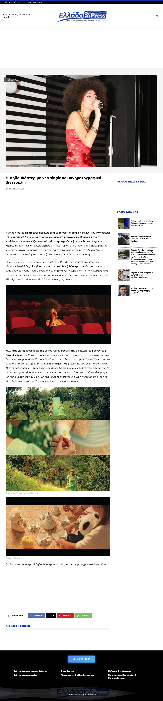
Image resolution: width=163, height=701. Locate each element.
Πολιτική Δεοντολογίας (25, 675)
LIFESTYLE (13, 80)
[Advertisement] (81, 49)
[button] (157, 16)
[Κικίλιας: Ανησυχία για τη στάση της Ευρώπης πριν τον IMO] (124, 290)
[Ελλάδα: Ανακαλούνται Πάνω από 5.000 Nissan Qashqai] (124, 239)
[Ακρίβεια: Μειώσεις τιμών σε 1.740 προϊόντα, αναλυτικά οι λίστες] (124, 275)
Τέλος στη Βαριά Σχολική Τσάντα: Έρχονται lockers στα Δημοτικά (142, 223)
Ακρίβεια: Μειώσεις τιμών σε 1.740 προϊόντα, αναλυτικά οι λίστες (142, 275)
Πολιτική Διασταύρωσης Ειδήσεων (31, 671)
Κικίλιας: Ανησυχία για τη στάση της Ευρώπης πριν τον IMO (142, 290)
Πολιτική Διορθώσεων (119, 671)
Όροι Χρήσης (67, 671)
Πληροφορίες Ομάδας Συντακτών (77, 675)
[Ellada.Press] (81, 16)
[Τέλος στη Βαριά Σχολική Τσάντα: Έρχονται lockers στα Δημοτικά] (124, 223)
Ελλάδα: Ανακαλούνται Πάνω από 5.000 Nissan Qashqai (141, 238)
